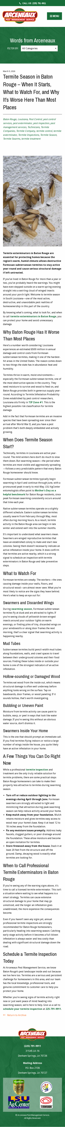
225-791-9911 (53, 1009)
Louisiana (23, 119)
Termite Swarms (11, 138)
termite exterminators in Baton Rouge (33, 316)
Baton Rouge (9, 119)
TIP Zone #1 (36, 402)
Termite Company (25, 131)
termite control (44, 131)
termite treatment (30, 138)
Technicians (34, 127)
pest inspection (41, 123)
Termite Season (48, 134)
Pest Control (35, 119)
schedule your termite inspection (22, 1009)
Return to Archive (16, 1015)
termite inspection (37, 769)
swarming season (21, 609)
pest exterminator (22, 123)
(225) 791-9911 (34, 3)
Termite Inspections (28, 134)
